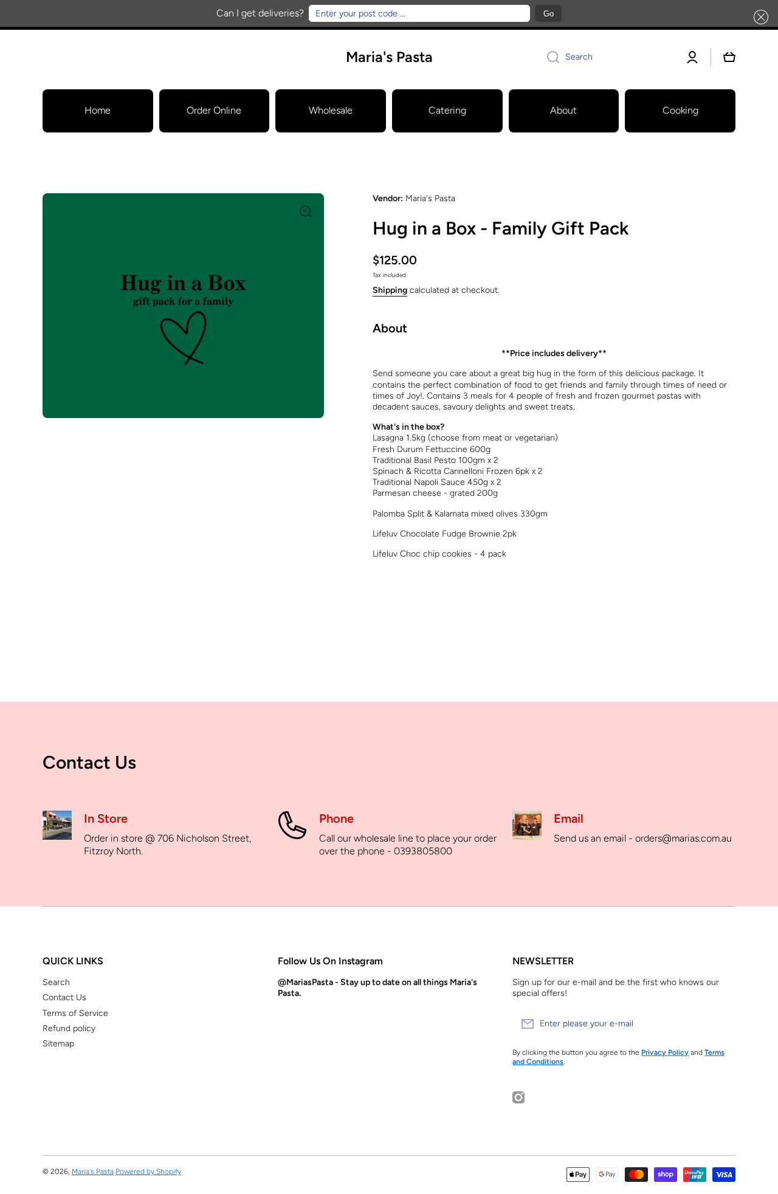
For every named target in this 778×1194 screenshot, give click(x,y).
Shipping (390, 290)
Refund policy (69, 1028)
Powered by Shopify (148, 1171)
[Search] (548, 57)
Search (56, 982)
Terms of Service (75, 1013)
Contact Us (64, 997)
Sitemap (58, 1043)
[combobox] (606, 57)
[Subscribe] (720, 1024)
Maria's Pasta (93, 1171)
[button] (758, 17)
